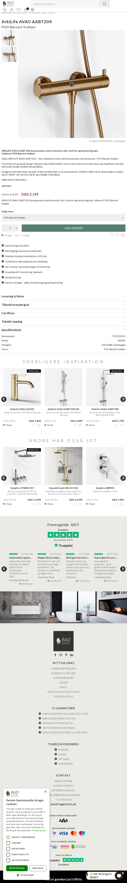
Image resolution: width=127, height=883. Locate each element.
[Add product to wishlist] (34, 425)
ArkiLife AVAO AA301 (22, 409)
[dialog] (26, 834)
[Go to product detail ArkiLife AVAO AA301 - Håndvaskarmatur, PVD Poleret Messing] (22, 387)
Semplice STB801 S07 (22, 488)
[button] (26, 875)
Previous (4, 399)
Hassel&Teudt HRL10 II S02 (63, 488)
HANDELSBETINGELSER (63, 668)
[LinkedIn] (71, 655)
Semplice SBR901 (105, 488)
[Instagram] (60, 655)
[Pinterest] (66, 655)
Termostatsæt (34, 13)
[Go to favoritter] (18, 10)
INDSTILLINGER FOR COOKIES (63, 691)
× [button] (45, 792)
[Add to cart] (39, 425)
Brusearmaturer (20, 13)
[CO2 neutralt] (78, 846)
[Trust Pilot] (51, 860)
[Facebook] (55, 655)
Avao (44, 13)
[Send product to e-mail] (117, 235)
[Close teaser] (86, 874)
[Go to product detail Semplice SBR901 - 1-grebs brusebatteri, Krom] (105, 466)
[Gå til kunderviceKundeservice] (5, 10)
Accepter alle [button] (17, 868)
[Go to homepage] (8, 4)
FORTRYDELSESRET (63, 677)
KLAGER (63, 682)
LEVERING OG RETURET (63, 673)
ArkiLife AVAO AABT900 (105, 409)
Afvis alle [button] (37, 868)
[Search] (104, 3)
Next (123, 399)
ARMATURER (7, 13)
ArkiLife (51, 13)
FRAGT (63, 687)
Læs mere (6, 185)
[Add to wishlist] (112, 235)
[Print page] (123, 235)
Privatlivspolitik (39, 830)
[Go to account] (12, 10)
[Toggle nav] (32, 9)
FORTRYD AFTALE (63, 696)
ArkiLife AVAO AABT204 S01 (63, 409)
